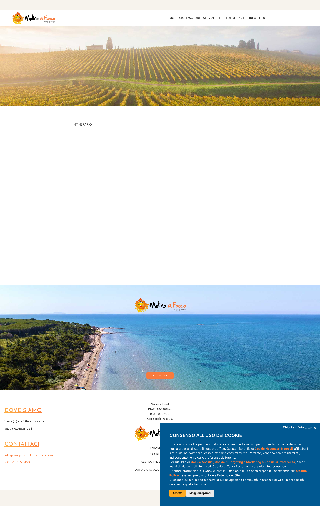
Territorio (226, 18)
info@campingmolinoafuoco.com (28, 455)
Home (172, 18)
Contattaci (160, 375)
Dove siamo (23, 410)
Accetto (177, 493)
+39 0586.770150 (17, 462)
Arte (242, 18)
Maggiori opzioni (200, 493)
